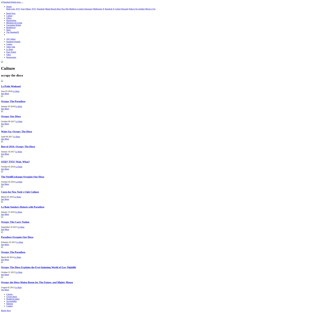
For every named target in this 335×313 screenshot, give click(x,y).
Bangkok (41, 9)
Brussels (124, 9)
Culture (9, 16)
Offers (9, 18)
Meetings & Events (14, 23)
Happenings (11, 20)
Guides (9, 44)
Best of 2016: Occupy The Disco (18, 146)
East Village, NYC (29, 9)
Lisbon (118, 9)
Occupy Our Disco (11, 116)
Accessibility (11, 301)
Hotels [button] (9, 6)
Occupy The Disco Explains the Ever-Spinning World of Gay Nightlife (38, 267)
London (80, 9)
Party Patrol (11, 52)
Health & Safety (13, 299)
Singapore (88, 9)
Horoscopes (11, 57)
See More (5, 94)
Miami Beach (51, 9)
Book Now (11, 13)
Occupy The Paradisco (13, 101)
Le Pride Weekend (11, 86)
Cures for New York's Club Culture (20, 192)
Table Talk (10, 47)
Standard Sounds (13, 42)
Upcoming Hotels (13, 25)
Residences (11, 27)
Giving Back (11, 296)
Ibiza (59, 9)
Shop (8, 30)
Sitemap (9, 304)
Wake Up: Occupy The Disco (16, 131)
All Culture (11, 39)
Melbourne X (98, 9)
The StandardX (12, 32)
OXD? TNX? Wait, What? (15, 161)
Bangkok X (110, 9)
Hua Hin (65, 9)
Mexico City (150, 9)
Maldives (73, 9)
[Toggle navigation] (22, 2)
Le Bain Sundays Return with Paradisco (22, 207)
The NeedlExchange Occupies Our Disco (22, 176)
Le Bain (9, 49)
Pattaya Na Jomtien (137, 9)
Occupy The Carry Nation (15, 222)
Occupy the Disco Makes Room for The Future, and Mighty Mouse (37, 282)
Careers (9, 294)
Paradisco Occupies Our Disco (17, 237)
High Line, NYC (13, 9)
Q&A (8, 55)
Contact (9, 306)
